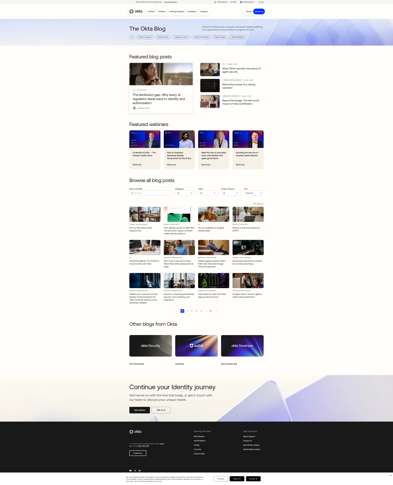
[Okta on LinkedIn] (140, 471)
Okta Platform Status (251, 445)
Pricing (196, 445)
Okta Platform (199, 436)
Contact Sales (199, 454)
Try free (249, 11)
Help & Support (249, 436)
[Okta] (135, 11)
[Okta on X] (135, 471)
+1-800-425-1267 (142, 446)
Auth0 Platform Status (251, 449)
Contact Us (247, 441)
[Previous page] (177, 311)
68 (210, 311)
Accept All (253, 479)
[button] (185, 192)
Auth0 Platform (200, 441)
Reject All (237, 479)
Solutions (162, 11)
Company (203, 11)
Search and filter (135, 189)
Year (245, 189)
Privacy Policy (150, 481)
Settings (221, 479)
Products (151, 11)
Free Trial (197, 449)
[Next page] (216, 311)
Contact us (259, 11)
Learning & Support (176, 11)
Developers (192, 11)
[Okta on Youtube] (130, 471)
